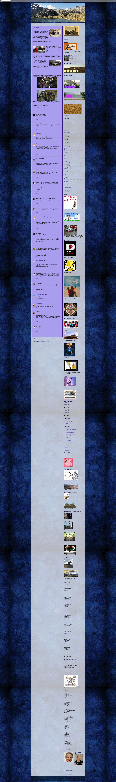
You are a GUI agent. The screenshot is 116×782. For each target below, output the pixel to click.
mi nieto (65, 168)
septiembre (68, 421)
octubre (67, 420)
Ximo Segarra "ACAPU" (40, 294)
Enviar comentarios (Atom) (43, 341)
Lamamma (38, 196)
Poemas (65, 180)
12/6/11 (37, 119)
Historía (65, 158)
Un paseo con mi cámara (71, 429)
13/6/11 (37, 212)
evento (65, 152)
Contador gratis (66, 39)
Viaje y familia (66, 188)
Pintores (65, 178)
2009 (66, 454)
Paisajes (65, 175)
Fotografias (66, 155)
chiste (65, 138)
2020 (66, 404)
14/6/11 (37, 307)
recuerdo (65, 183)
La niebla (66, 164)
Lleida (65, 167)
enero (67, 450)
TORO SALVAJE (39, 112)
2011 (66, 415)
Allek (37, 325)
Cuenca (65, 145)
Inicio (48, 338)
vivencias (66, 191)
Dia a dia (65, 148)
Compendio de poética (68, 77)
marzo (67, 447)
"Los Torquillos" (67, 132)
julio (67, 424)
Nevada (65, 172)
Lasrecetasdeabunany (40, 216)
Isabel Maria (38, 303)
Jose (37, 169)
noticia (65, 174)
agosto (67, 423)
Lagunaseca (66, 165)
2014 (66, 410)
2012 (66, 413)
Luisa (37, 232)
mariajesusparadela (40, 271)
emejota (37, 133)
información (66, 159)
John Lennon (66, 162)
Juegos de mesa (69, 440)
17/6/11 (37, 331)
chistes (65, 139)
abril (67, 445)
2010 (66, 452)
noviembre (68, 418)
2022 (66, 402)
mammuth (60, 778)
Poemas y (66, 181)
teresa (37, 311)
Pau (65, 177)
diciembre (68, 416)
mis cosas (66, 171)
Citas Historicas (67, 142)
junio (67, 426)
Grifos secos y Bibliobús (70, 427)
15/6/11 (37, 321)
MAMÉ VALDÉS (39, 158)
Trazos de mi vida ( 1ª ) (68, 187)
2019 (66, 405)
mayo (67, 444)
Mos (36, 143)
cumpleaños (66, 146)
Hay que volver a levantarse (71, 435)
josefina (72, 56)
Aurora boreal (68, 442)
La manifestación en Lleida (71, 434)
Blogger (72, 778)
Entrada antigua (57, 338)
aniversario (66, 133)
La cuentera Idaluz (39, 260)
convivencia (66, 143)
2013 (66, 412)
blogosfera (66, 136)
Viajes (65, 190)
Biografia (65, 135)
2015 (66, 409)
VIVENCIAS (37, 5)
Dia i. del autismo (67, 149)
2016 (66, 407)
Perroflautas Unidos (70, 432)
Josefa (37, 246)
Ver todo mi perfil (72, 59)
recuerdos (66, 184)
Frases (65, 156)
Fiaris (37, 207)
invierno (65, 161)
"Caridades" (36, 27)
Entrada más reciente (38, 338)
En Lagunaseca (67, 151)
